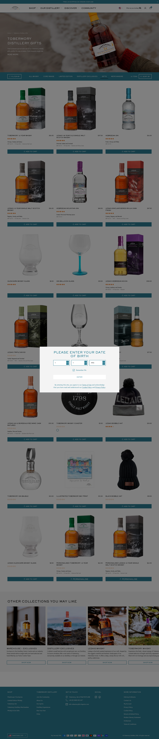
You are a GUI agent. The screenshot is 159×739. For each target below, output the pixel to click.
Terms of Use (87, 385)
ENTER (79, 377)
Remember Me (81, 370)
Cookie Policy (87, 387)
